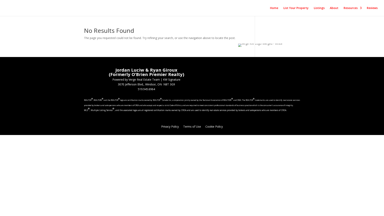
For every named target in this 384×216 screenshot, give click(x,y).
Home (274, 8)
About (334, 8)
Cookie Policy (214, 126)
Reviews (372, 8)
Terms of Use (192, 126)
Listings (319, 8)
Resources (351, 8)
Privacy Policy (170, 126)
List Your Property (296, 8)
